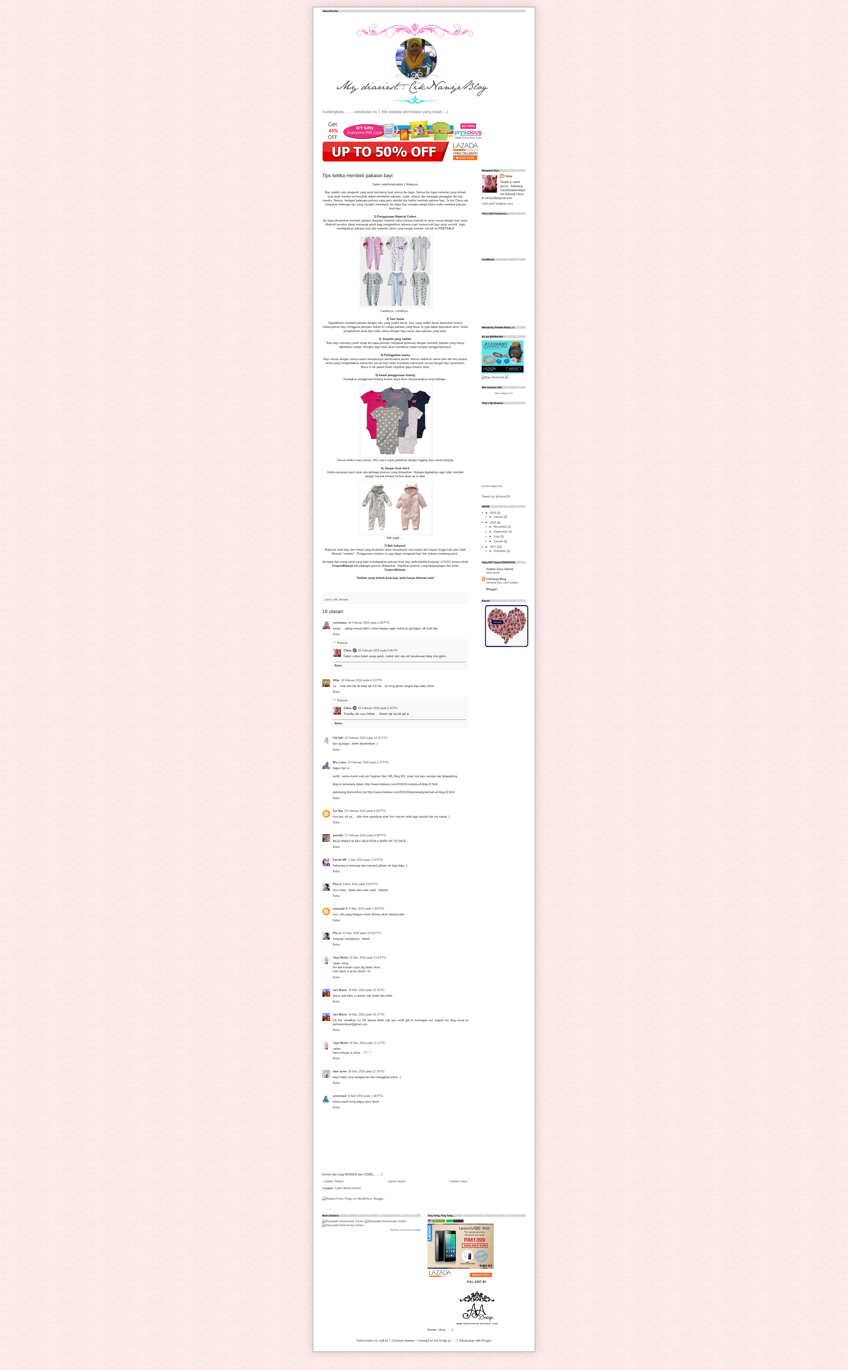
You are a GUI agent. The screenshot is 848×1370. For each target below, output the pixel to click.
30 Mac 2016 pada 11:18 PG (366, 1071)
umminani (340, 1096)
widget (417, 1230)
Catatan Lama (458, 1181)
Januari (499, 516)
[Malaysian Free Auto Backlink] (436, 1221)
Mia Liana (339, 762)
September (501, 531)
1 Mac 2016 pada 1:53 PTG (365, 859)
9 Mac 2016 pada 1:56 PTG (366, 908)
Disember (500, 551)
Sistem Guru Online (499, 569)
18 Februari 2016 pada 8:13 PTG (361, 680)
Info (335, 599)
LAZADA (445, 561)
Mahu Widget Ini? (504, 393)
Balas (336, 634)
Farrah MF (340, 859)
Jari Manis (340, 990)
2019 (493, 512)
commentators (406, 1230)
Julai (497, 536)
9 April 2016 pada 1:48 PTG (365, 1096)
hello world (493, 572)
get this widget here (492, 486)
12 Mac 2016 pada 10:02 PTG (362, 933)
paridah (338, 835)
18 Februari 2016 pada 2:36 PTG (369, 622)
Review (343, 599)
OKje (336, 680)
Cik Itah (338, 737)
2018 (493, 522)
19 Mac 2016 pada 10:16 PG (366, 990)
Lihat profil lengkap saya (497, 203)
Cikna (347, 650)
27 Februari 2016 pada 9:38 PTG (365, 835)
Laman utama (396, 1181)
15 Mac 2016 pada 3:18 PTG (367, 957)
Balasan (342, 642)
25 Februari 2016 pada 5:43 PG (378, 708)
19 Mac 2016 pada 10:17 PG (366, 1014)
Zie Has (338, 811)
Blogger (491, 589)
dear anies (340, 1071)
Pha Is (337, 884)
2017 (493, 546)
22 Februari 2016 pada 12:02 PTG (366, 737)
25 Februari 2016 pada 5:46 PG (378, 650)
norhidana (340, 622)
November (500, 526)
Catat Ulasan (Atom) (348, 1188)
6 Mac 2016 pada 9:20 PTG (360, 884)
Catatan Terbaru (333, 1181)
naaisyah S (340, 908)
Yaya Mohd (340, 957)
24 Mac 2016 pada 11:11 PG (367, 1043)
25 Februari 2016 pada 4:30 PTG (365, 811)
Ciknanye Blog (496, 579)
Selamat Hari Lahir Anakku (502, 582)
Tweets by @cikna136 (496, 496)
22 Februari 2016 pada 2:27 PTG (368, 762)
